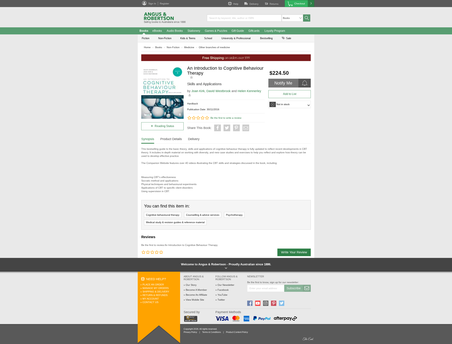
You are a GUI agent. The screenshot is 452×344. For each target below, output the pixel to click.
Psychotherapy (234, 214)
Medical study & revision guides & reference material (175, 222)
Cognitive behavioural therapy (162, 214)
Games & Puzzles (216, 30)
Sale (288, 38)
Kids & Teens (187, 38)
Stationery (194, 30)
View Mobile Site (195, 299)
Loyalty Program (274, 30)
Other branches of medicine (214, 47)
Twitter (221, 299)
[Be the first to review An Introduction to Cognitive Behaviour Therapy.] (192, 77)
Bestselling (266, 38)
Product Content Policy (237, 332)
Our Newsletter (226, 284)
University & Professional (236, 38)
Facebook (223, 289)
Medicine (189, 47)
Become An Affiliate (196, 294)
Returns (274, 3)
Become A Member (196, 289)
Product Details (171, 139)
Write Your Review (294, 252)
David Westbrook (218, 91)
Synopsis (147, 139)
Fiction (145, 38)
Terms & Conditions (211, 332)
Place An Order (153, 284)
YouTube (222, 294)
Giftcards (254, 30)
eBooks (157, 30)
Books (143, 30)
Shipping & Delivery (155, 291)
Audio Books (175, 30)
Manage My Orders (155, 288)
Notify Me (283, 83)
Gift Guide (237, 30)
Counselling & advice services (202, 214)
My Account (150, 298)
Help (235, 3)
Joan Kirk (198, 91)
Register (164, 3)
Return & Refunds (155, 295)
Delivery (253, 3)
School (208, 38)
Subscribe (294, 288)
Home (147, 47)
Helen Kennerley (249, 91)
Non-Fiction (164, 38)
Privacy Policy (190, 332)
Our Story (191, 284)
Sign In (152, 3)
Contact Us (150, 302)
